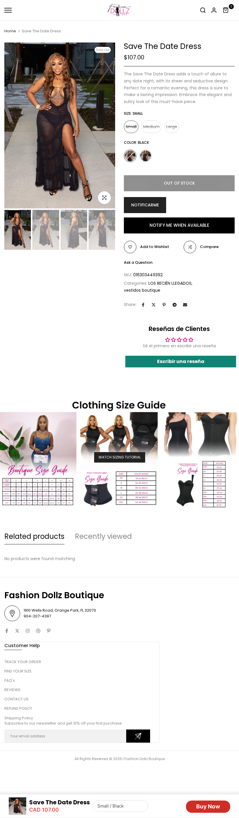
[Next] (104, 125)
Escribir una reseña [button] (180, 361)
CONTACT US (16, 699)
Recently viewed (103, 536)
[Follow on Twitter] (17, 630)
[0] (226, 10)
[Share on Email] (185, 304)
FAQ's (9, 680)
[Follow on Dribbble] (38, 630)
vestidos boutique (142, 290)
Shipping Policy (18, 718)
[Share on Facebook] (143, 304)
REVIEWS (12, 690)
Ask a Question (138, 262)
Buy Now (208, 806)
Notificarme (145, 205)
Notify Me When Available (179, 225)
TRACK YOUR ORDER (22, 662)
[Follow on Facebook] (6, 630)
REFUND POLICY (18, 708)
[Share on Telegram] (174, 304)
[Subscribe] (138, 736)
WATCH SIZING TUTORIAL (120, 457)
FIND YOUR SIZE (18, 671)
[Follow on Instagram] (27, 630)
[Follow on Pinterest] (48, 630)
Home (10, 31)
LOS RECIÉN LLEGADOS (169, 283)
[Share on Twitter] (153, 304)
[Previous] (15, 125)
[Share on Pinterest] (164, 304)
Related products (34, 536)
